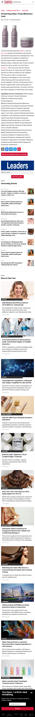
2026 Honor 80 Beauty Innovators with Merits (17, 419)
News (2, 260)
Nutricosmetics (4, 189)
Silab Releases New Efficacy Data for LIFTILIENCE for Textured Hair (15, 304)
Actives (3, 210)
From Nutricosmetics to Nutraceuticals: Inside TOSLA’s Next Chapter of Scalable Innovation (16, 342)
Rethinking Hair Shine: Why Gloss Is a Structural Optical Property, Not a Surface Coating (17, 570)
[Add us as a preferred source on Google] (19, 149)
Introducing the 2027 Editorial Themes (11, 264)
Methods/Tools (6, 525)
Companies (3, 229)
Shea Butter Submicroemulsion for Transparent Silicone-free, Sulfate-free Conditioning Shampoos (16, 531)
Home (3, 10)
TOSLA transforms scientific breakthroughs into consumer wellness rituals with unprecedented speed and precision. (17, 349)
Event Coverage (6, 414)
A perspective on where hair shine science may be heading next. (17, 576)
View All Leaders (17, 177)
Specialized (3, 218)
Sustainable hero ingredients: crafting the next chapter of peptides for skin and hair (17, 382)
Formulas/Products (13, 10)
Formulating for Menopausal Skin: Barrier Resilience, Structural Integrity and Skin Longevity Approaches (13, 244)
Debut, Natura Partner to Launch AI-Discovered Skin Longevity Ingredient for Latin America (16, 644)
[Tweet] (15, 149)
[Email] (2, 149)
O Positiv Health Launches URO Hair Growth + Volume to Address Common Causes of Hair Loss (13, 193)
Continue (17, 708)
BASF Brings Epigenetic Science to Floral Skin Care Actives (12, 213)
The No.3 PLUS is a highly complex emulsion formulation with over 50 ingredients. (14, 462)
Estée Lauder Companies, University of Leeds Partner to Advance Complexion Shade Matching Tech (14, 233)
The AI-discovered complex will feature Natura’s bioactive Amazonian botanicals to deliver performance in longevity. (17, 651)
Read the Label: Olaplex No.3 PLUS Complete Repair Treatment (14, 456)
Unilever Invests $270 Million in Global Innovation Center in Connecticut (15, 606)
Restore (22, 51)
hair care (4, 53)
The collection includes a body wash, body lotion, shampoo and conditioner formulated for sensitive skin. (17, 688)
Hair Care (25, 10)
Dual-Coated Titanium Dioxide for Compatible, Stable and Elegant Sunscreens (12, 203)
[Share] (6, 149)
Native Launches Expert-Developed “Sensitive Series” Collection (14, 682)
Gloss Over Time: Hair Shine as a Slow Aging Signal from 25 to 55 (15, 493)
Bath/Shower (6, 678)
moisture (4, 68)
